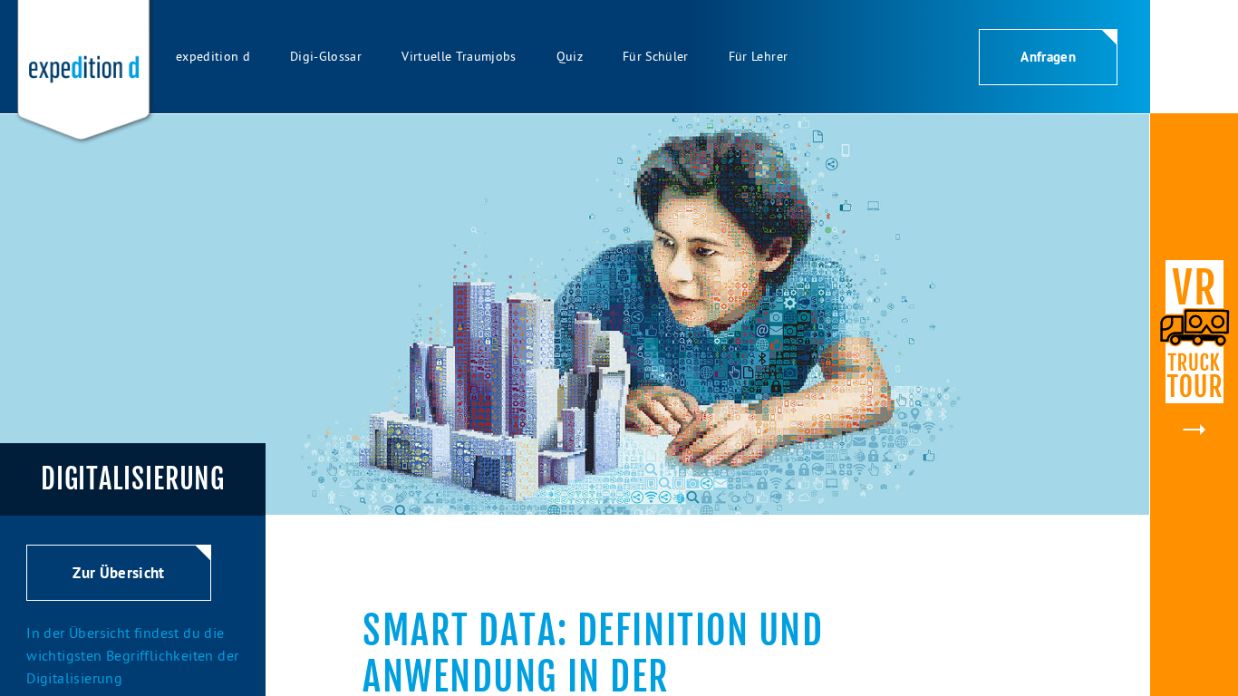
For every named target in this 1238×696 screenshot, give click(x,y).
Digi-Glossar (326, 56)
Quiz (569, 56)
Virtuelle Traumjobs (458, 56)
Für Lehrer (758, 56)
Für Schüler (656, 56)
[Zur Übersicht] (118, 595)
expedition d (213, 56)
